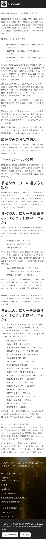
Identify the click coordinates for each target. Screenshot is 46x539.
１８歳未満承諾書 (8, 508)
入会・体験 (5, 512)
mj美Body (5, 489)
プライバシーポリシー (10, 480)
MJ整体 (4, 484)
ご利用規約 (5, 477)
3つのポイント (7, 516)
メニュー (43, 4)
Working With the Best (10, 501)
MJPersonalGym (8, 493)
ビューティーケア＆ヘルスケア (14, 497)
